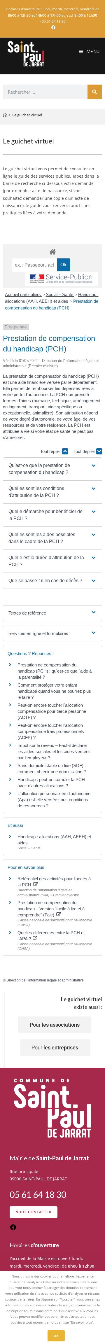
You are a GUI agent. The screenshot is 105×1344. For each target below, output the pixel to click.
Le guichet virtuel (27, 115)
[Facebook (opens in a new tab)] (52, 27)
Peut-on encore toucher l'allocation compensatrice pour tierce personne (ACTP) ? (52, 711)
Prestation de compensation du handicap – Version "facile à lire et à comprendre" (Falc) (51, 908)
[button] (52, 469)
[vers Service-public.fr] (61, 279)
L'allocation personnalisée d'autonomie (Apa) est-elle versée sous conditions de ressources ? (54, 799)
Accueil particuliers (23, 294)
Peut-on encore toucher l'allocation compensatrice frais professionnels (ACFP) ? (51, 731)
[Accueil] (5, 115)
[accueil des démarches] (52, 251)
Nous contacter (33, 1212)
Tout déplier (85, 451)
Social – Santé (60, 294)
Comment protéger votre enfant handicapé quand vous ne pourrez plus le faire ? (54, 691)
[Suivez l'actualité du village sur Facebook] (13, 1229)
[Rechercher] (95, 92)
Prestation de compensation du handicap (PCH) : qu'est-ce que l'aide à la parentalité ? (55, 671)
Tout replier (51, 451)
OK (56, 1336)
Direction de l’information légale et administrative (45, 980)
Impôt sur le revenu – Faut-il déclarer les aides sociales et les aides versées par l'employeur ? (54, 751)
